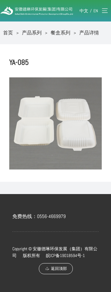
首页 (8, 32)
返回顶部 (59, 268)
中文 (84, 11)
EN (95, 11)
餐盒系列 (60, 32)
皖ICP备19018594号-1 (65, 255)
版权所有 (31, 255)
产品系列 (32, 32)
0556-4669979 (51, 216)
